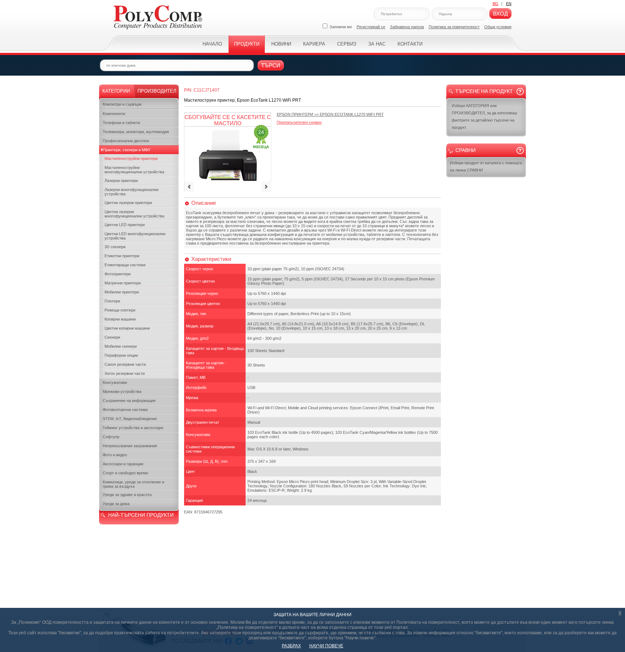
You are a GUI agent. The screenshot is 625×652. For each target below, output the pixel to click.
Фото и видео (115, 455)
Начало (212, 44)
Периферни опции (121, 355)
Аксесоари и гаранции (123, 464)
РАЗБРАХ (291, 645)
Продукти (246, 44)
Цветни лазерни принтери (128, 202)
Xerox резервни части (125, 373)
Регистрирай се (371, 27)
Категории (116, 91)
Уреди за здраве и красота (127, 494)
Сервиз (346, 44)
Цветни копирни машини (127, 328)
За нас (377, 44)
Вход (500, 13)
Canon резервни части (125, 364)
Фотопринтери (118, 274)
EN (508, 3)
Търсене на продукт (484, 91)
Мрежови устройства (122, 391)
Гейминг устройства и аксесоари (133, 428)
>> (330, 114)
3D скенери (115, 247)
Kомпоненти (114, 113)
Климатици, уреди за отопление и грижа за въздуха (133, 484)
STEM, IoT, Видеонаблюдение (130, 418)
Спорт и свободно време (125, 473)
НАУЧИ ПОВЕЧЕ (326, 645)
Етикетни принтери (122, 256)
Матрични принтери (123, 283)
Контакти (409, 44)
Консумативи (115, 382)
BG (495, 3)
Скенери (112, 337)
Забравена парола (407, 27)
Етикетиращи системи (125, 265)
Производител (157, 91)
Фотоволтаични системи (125, 409)
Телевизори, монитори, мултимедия (136, 132)
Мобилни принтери (122, 292)
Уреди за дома (116, 503)
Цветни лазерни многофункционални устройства (134, 213)
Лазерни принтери (121, 180)
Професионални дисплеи (126, 141)
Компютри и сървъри (122, 104)
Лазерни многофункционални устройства (131, 191)
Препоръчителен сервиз (299, 122)
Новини (281, 44)
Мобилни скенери (121, 346)
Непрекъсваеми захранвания (130, 446)
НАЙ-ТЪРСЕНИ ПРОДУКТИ (141, 515)
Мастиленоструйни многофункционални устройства (134, 169)
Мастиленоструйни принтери (131, 158)
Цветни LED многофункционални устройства (135, 236)
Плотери (112, 301)
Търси (270, 65)
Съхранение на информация (129, 400)
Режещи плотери (120, 310)
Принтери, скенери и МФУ (126, 150)
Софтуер (111, 437)
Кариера (314, 44)
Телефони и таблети (121, 122)
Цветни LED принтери (125, 225)
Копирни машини (120, 319)
